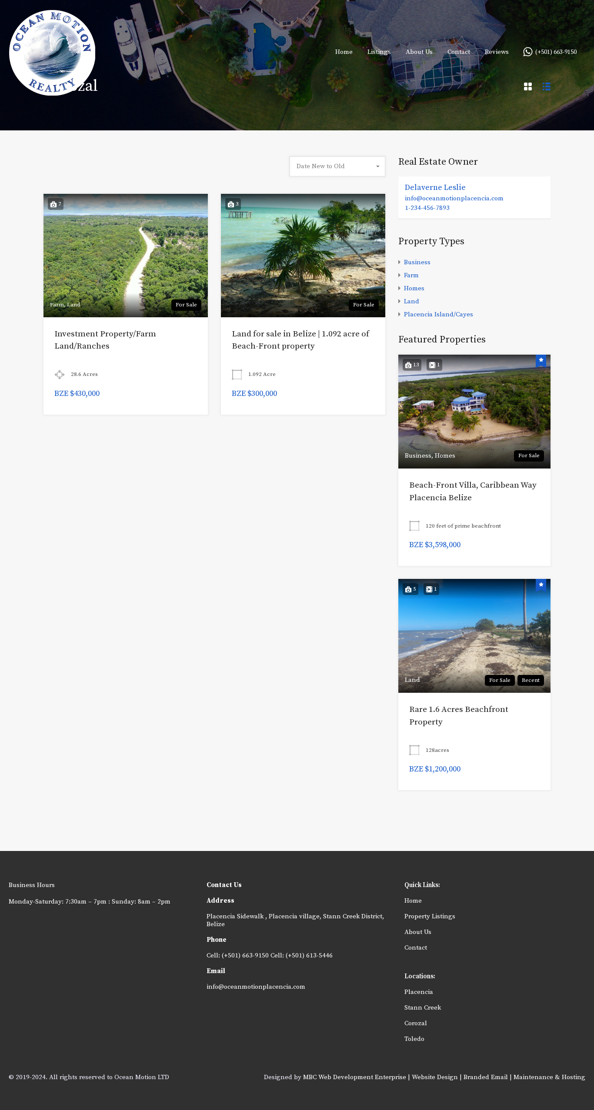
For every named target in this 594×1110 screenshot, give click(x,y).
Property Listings (429, 916)
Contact (458, 52)
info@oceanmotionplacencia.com (454, 199)
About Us (419, 52)
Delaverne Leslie (435, 188)
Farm (411, 275)
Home (344, 52)
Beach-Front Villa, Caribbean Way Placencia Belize (473, 491)
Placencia (418, 992)
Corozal (415, 1023)
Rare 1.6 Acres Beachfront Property (458, 716)
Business (417, 262)
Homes (414, 288)
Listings (379, 52)
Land (411, 301)
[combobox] (337, 166)
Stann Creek (422, 1008)
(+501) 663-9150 (556, 52)
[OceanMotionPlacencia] (52, 91)
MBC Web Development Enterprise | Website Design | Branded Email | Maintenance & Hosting (444, 1077)
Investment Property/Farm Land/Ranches (105, 340)
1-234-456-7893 (427, 208)
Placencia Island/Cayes (438, 314)
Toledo (414, 1039)
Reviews (497, 52)
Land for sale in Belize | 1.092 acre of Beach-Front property (300, 340)
